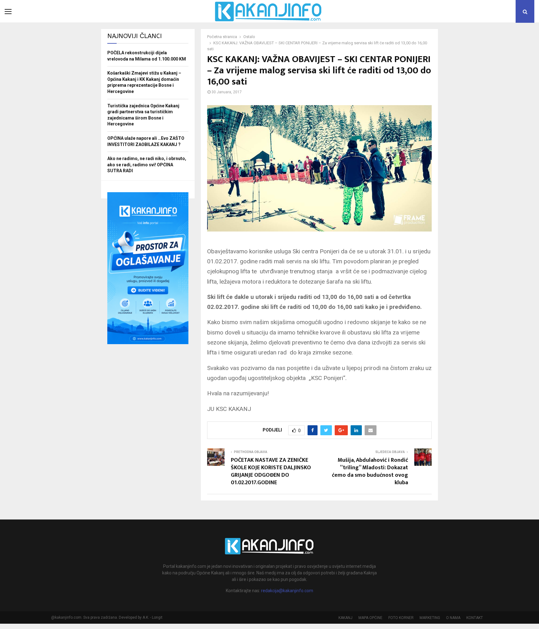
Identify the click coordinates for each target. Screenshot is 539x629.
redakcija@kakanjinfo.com (287, 590)
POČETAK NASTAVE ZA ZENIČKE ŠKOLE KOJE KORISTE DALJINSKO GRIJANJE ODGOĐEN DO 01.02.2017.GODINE (271, 471)
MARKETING (430, 618)
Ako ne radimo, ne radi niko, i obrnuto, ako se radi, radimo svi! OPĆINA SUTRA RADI (146, 164)
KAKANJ (345, 618)
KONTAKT (474, 618)
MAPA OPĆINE (370, 618)
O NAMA (453, 618)
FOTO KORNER (401, 618)
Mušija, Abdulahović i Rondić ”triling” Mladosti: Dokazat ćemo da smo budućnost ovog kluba (370, 471)
